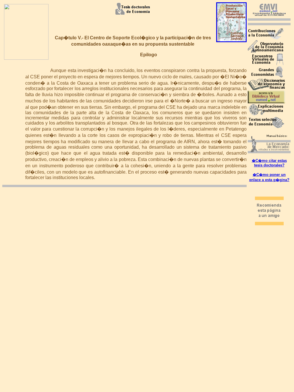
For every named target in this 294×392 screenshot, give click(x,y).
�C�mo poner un (269, 174)
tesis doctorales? (269, 165)
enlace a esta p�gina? (269, 180)
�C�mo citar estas (269, 160)
